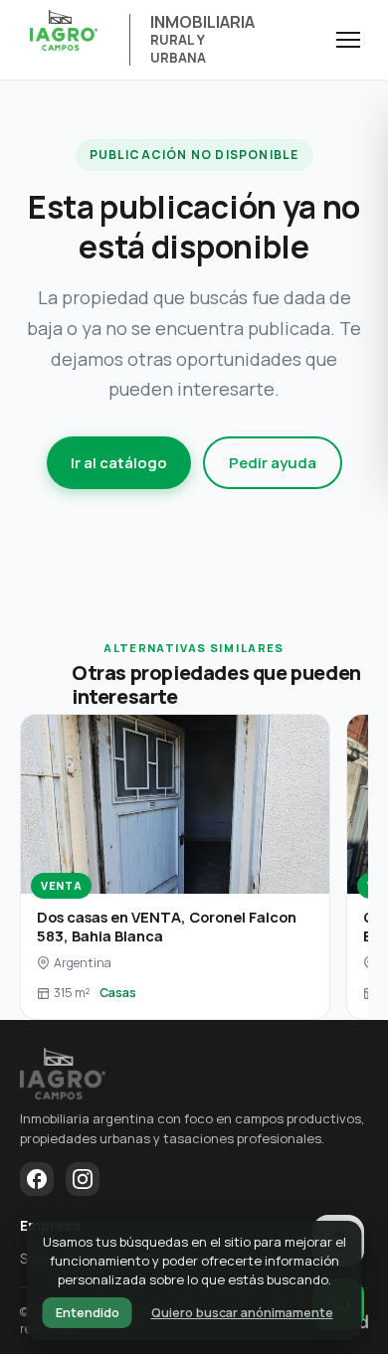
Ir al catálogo (119, 462)
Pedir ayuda (272, 462)
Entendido (87, 1312)
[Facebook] (37, 1179)
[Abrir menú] (348, 40)
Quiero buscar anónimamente (242, 1312)
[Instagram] (82, 1179)
